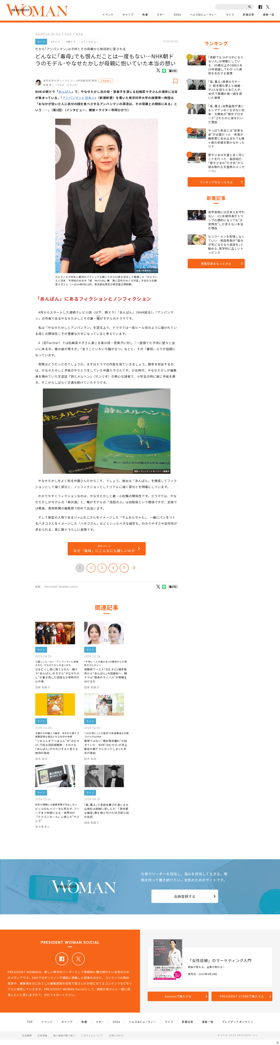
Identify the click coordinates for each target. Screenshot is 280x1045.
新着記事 (248, 14)
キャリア (128, 14)
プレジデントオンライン (237, 1022)
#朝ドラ (71, 41)
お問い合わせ (116, 1035)
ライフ (230, 14)
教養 (145, 14)
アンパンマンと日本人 (78, 97)
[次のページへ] (134, 568)
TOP (30, 1022)
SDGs (177, 14)
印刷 (174, 70)
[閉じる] (277, 1042)
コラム (79, 33)
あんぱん (64, 91)
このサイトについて (92, 1035)
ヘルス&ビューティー (203, 14)
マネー (161, 14)
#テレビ (55, 41)
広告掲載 (42, 1035)
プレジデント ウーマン (48, 33)
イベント (108, 14)
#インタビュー (90, 41)
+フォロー (106, 80)
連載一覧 (268, 14)
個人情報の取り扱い (64, 1035)
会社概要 (27, 1035)
